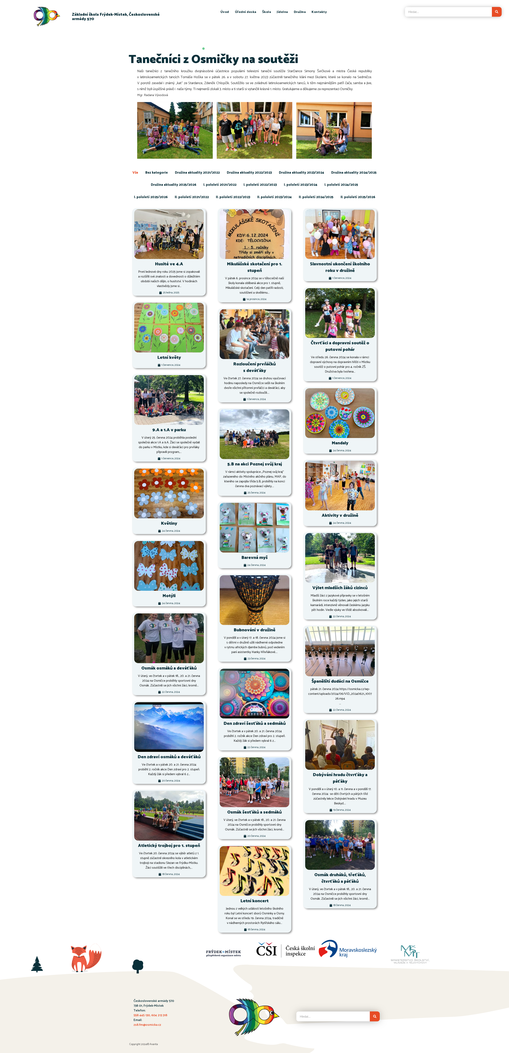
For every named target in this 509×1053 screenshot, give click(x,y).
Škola (266, 12)
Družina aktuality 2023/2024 (301, 172)
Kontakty (319, 12)
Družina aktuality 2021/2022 (197, 172)
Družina (300, 12)
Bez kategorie (156, 172)
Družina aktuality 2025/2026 (173, 185)
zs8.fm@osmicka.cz (147, 1025)
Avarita (154, 1044)
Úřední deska (245, 12)
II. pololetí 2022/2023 (233, 197)
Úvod (225, 12)
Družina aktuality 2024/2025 (354, 172)
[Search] (497, 12)
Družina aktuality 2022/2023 (249, 172)
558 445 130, (142, 1015)
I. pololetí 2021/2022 (219, 185)
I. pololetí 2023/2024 (300, 185)
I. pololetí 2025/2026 (151, 197)
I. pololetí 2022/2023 (260, 185)
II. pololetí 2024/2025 (316, 197)
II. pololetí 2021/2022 (192, 197)
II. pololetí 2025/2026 (358, 197)
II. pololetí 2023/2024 (274, 197)
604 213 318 (159, 1015)
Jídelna (282, 12)
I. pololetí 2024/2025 (341, 185)
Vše (135, 172)
